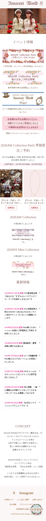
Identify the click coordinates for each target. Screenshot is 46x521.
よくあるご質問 (23, 500)
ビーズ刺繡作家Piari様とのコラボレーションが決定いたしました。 (20, 359)
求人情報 (13, 504)
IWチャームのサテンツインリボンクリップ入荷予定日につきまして (20, 374)
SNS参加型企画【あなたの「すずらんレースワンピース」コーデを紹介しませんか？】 (20, 296)
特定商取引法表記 (23, 509)
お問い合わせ (37, 500)
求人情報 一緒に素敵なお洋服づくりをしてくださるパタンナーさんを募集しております (20, 390)
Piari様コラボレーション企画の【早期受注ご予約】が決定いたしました (20, 330)
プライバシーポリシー (28, 504)
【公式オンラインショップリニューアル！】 (20, 404)
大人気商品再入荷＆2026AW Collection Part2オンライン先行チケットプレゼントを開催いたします (20, 313)
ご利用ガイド (9, 500)
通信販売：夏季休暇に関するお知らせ (20, 344)
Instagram (26, 493)
